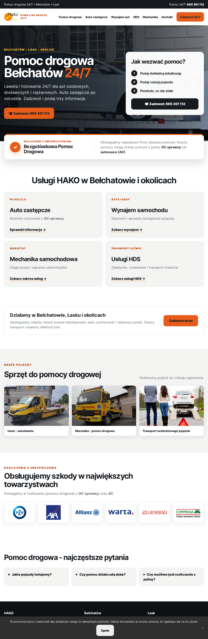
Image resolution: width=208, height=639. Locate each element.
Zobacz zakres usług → (28, 279)
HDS (136, 17)
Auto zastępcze (96, 17)
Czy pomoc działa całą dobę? (102, 574)
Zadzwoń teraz (181, 321)
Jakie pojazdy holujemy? (32, 574)
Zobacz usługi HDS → (128, 279)
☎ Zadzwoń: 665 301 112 (29, 113)
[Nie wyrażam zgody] (203, 628)
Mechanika (150, 17)
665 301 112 (195, 4)
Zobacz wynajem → (126, 230)
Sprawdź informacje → (28, 230)
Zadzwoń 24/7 (190, 17)
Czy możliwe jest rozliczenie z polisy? (169, 576)
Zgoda (105, 630)
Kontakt (167, 17)
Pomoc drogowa (70, 17)
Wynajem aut (120, 17)
